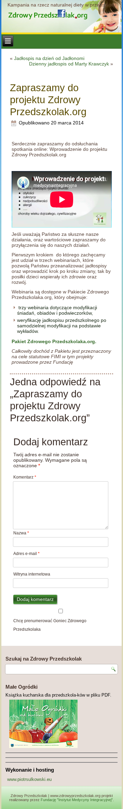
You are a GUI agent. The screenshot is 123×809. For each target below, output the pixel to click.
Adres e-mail (26, 553)
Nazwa (21, 533)
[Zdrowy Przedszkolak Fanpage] (61, 13)
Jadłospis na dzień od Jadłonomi (49, 58)
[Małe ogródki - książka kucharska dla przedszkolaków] (61, 723)
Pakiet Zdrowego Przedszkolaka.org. (54, 341)
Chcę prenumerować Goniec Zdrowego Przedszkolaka (49, 625)
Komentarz (24, 477)
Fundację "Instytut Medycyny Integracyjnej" (77, 800)
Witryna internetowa (31, 574)
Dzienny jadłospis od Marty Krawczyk (69, 64)
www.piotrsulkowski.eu (29, 779)
